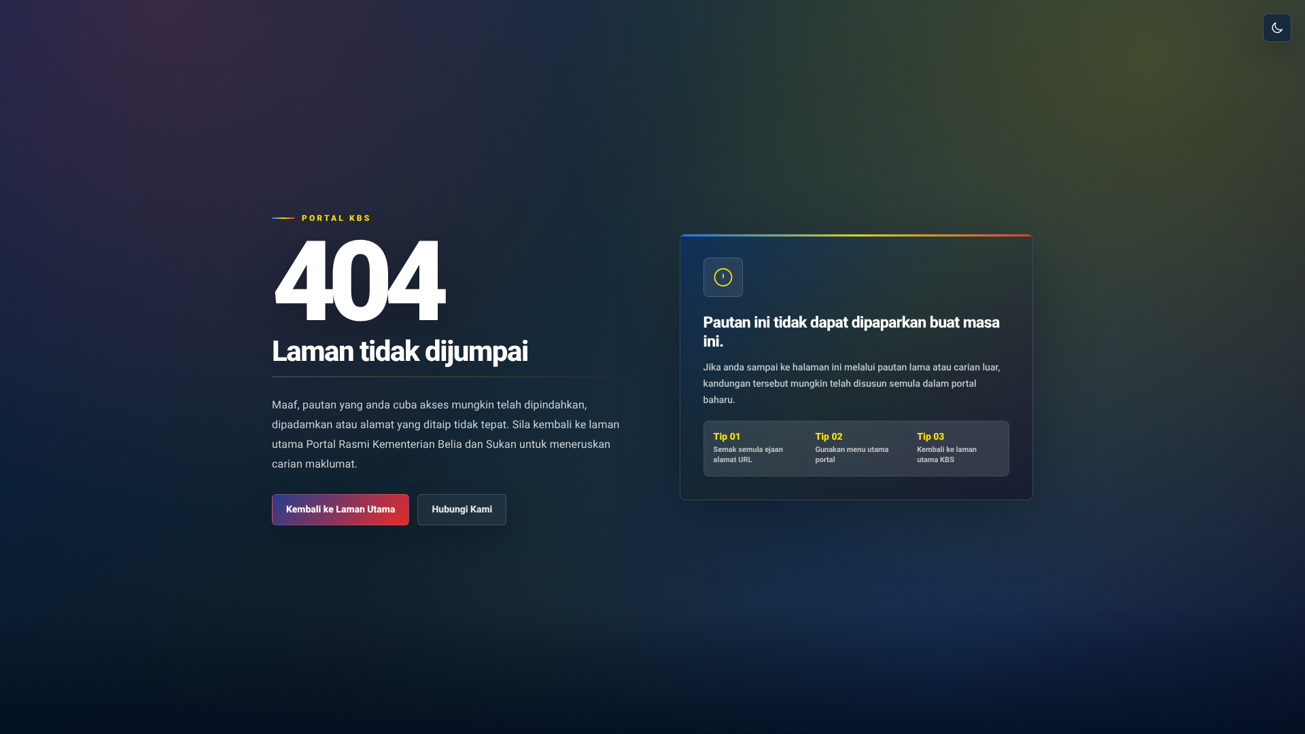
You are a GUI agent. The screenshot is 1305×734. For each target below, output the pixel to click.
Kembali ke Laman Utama (340, 509)
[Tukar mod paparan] (1277, 28)
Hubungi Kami (462, 509)
